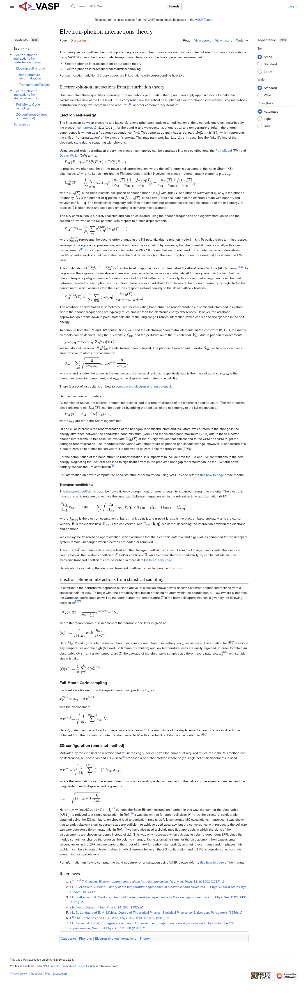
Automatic (271, 111)
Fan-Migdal (224, 150)
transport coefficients (81, 491)
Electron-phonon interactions (115, 938)
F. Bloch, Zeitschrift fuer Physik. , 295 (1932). (106, 907)
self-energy (85, 127)
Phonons (85, 938)
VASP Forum (203, 19)
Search (173, 6)
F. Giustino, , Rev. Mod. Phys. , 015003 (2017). (151, 881)
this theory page (160, 560)
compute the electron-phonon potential (143, 386)
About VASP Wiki (40, 973)
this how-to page (212, 475)
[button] (12, 6)
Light (267, 119)
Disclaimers (60, 973)
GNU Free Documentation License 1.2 (66, 966)
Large (268, 71)
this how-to (176, 568)
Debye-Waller (69, 155)
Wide (267, 95)
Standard (270, 64)
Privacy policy (18, 973)
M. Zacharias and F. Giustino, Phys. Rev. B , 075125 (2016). (121, 918)
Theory (145, 938)
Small (268, 57)
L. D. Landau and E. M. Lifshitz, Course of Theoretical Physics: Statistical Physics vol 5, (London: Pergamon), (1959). (155, 912)
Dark (267, 126)
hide (35, 40)
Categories (68, 938)
